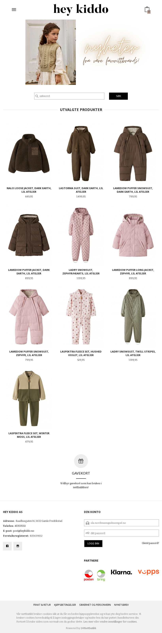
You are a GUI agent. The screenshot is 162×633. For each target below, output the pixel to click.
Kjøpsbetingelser (65, 604)
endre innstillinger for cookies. (118, 621)
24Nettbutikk (88, 628)
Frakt (36, 604)
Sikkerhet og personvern (95, 604)
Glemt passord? (150, 543)
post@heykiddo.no (23, 531)
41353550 (20, 526)
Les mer (88, 621)
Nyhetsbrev (121, 604)
